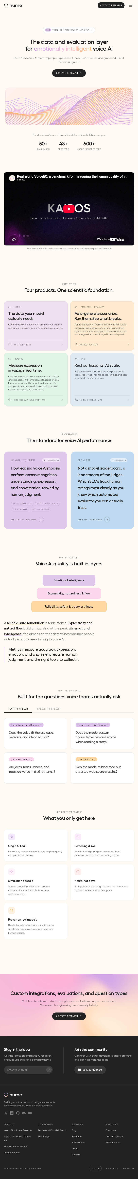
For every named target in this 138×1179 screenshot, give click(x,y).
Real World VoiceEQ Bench (52, 1130)
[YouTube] (30, 1113)
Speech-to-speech (48, 708)
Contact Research (67, 73)
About (75, 1148)
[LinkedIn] (11, 1113)
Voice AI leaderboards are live (67, 30)
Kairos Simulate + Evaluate (18, 1130)
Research (77, 1136)
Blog (74, 1130)
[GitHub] (18, 1113)
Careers (76, 1154)
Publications (78, 1142)
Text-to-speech (18, 708)
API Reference (113, 1142)
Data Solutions (12, 1152)
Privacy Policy (112, 1168)
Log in (95, 1168)
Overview (111, 1130)
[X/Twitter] (5, 1113)
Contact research (111, 5)
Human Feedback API (15, 1146)
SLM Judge (43, 1136)
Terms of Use (128, 1168)
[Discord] (24, 1113)
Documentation (114, 1136)
